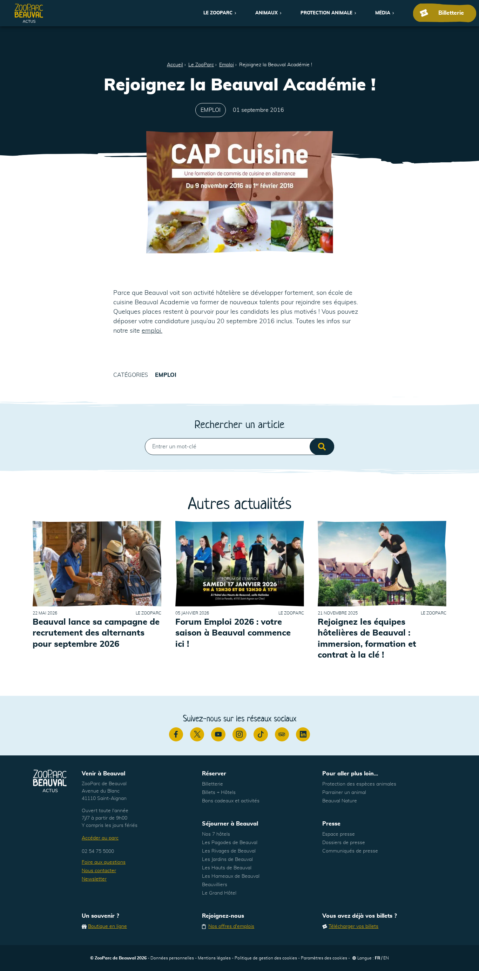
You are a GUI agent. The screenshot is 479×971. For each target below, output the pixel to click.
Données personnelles (172, 958)
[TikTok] (261, 734)
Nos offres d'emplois (231, 926)
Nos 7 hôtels (216, 834)
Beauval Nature (339, 801)
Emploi (226, 64)
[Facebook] (176, 734)
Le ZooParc (217, 13)
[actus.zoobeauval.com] (29, 13)
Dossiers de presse (343, 842)
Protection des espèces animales (359, 784)
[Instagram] (239, 734)
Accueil (175, 64)
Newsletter (94, 879)
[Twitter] (197, 734)
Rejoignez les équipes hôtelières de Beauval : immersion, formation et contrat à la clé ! (367, 638)
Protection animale (326, 13)
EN (386, 958)
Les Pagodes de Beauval (229, 842)
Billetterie (212, 784)
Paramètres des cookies (324, 958)
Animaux (266, 13)
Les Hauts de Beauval (226, 867)
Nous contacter (99, 870)
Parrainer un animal (344, 792)
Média (382, 13)
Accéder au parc (100, 838)
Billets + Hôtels (219, 792)
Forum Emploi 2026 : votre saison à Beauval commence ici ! (233, 633)
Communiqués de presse (350, 851)
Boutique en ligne (107, 926)
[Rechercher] (322, 446)
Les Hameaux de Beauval (230, 876)
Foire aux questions (104, 862)
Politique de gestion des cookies (266, 958)
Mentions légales (214, 958)
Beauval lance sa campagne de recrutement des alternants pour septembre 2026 (96, 633)
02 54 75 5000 (98, 851)
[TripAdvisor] (282, 734)
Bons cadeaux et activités (230, 801)
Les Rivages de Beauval (229, 851)
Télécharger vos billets (353, 926)
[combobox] (239, 446)
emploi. (152, 331)
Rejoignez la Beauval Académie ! (275, 64)
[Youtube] (218, 734)
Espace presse (338, 834)
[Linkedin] (303, 734)
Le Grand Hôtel (219, 893)
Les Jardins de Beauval (227, 859)
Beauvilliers (214, 884)
